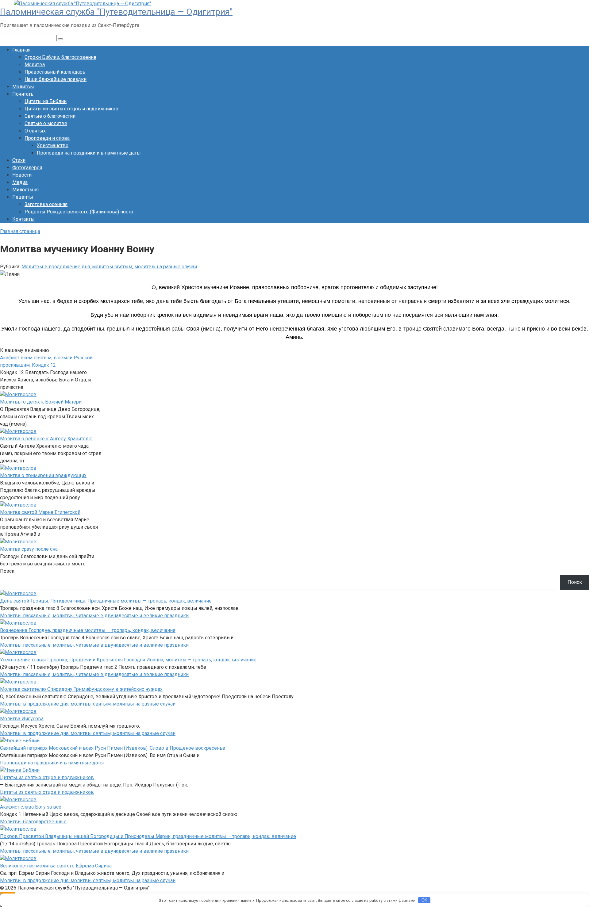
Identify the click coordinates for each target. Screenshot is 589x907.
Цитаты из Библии (46, 101)
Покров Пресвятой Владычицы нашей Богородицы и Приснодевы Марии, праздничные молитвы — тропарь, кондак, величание (148, 836)
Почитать (22, 94)
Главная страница (20, 231)
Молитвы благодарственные (33, 822)
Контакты (23, 219)
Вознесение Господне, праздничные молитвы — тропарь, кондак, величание (87, 630)
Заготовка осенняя (46, 204)
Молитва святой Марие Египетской (40, 512)
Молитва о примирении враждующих (43, 475)
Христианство (52, 145)
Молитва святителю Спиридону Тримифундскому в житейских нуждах (81, 689)
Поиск (7, 571)
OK (424, 900)
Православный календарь (55, 72)
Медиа (20, 182)
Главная (21, 50)
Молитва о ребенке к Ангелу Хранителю (46, 439)
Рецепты (22, 197)
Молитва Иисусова (22, 718)
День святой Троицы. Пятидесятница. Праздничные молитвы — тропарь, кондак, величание (106, 601)
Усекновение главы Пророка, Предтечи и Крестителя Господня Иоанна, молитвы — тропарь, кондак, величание (128, 660)
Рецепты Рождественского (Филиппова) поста (79, 212)
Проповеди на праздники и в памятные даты (89, 153)
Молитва (35, 64)
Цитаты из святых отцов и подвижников (71, 109)
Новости (22, 175)
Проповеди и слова (47, 138)
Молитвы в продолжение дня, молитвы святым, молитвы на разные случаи (109, 267)
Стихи (18, 160)
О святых (35, 131)
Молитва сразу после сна (29, 549)
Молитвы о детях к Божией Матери (41, 402)
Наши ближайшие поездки (56, 79)
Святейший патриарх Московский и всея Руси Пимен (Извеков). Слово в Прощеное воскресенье (112, 748)
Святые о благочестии (50, 116)
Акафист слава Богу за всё (30, 807)
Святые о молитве (46, 123)
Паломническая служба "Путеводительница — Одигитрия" (116, 12)
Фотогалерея (27, 167)
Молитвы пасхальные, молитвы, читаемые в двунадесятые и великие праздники (94, 615)
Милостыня (25, 190)
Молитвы (23, 87)
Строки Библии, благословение (60, 57)
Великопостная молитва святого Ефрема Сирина (56, 866)
